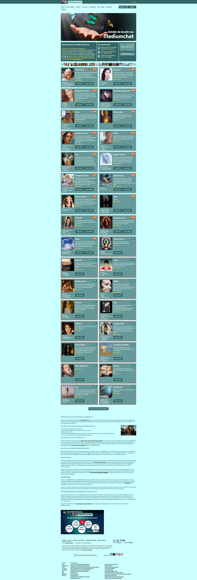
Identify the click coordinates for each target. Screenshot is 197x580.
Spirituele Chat (73, 572)
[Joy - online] (93, 64)
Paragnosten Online (109, 569)
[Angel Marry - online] (103, 64)
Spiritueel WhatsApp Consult (111, 571)
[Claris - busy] (131, 64)
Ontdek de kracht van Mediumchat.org (113, 578)
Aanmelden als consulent (78, 540)
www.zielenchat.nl (78, 59)
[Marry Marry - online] (107, 64)
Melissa (78, 323)
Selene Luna (118, 112)
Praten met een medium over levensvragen (79, 565)
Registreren (123, 7)
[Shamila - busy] (127, 64)
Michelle (78, 218)
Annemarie (117, 387)
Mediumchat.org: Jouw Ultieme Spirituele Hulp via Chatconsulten (84, 567)
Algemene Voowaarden (74, 58)
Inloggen (132, 7)
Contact (69, 540)
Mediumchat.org (85, 420)
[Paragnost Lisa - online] (117, 64)
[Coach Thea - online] (65, 64)
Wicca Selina (80, 345)
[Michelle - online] (113, 64)
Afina (115, 196)
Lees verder (89, 83)
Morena (78, 302)
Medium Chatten (108, 565)
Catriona (117, 70)
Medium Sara (80, 281)
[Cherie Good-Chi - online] (86, 64)
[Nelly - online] (120, 64)
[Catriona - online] (68, 64)
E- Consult (84, 7)
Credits (78, 7)
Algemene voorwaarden (91, 540)
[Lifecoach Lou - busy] (124, 64)
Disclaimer (64, 540)
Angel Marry (118, 175)
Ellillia (116, 281)
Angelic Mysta (119, 154)
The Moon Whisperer (121, 91)
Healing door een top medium (111, 564)
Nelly (77, 239)
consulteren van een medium (84, 504)
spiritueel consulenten (99, 462)
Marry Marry (80, 196)
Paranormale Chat (74, 574)
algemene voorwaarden (87, 550)
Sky (115, 302)
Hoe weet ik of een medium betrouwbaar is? (80, 564)
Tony (77, 112)
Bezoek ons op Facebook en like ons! (86, 555)
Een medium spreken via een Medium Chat (114, 572)
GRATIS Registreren (127, 54)
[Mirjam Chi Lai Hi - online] (72, 64)
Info (98, 7)
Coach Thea (80, 70)
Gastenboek (92, 7)
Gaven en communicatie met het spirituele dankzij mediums (118, 574)
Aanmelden (109, 7)
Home (63, 7)
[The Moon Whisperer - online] (75, 64)
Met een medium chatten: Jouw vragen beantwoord (81, 568)
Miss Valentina (81, 366)
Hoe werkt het (70, 7)
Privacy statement (101, 540)
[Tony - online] (79, 64)
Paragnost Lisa (119, 218)
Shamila (78, 260)
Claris (115, 260)
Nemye (116, 366)
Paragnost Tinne (82, 175)
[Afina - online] (110, 64)
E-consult (127, 483)
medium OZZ (118, 323)
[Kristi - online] (89, 64)
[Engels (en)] (135, 2)
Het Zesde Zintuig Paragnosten (112, 567)
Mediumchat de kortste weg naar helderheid (80, 569)
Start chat (80, 83)
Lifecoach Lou (119, 239)
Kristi (115, 133)
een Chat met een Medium (78, 445)
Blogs (102, 7)
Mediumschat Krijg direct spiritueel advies (114, 576)
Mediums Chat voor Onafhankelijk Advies (79, 571)
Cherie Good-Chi (81, 133)
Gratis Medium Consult (110, 568)
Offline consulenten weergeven (98, 409)
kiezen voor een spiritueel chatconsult (91, 441)
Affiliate (63, 10)
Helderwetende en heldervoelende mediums (80, 576)
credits (80, 53)
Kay (77, 387)
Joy (76, 154)
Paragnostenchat (74, 575)
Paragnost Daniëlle (121, 345)
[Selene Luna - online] (82, 64)
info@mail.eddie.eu (69, 543)
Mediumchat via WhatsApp (111, 575)
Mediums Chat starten (75, 578)
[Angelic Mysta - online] (96, 64)
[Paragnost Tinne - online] (100, 64)
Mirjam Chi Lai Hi (82, 91)
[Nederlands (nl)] (133, 2)
